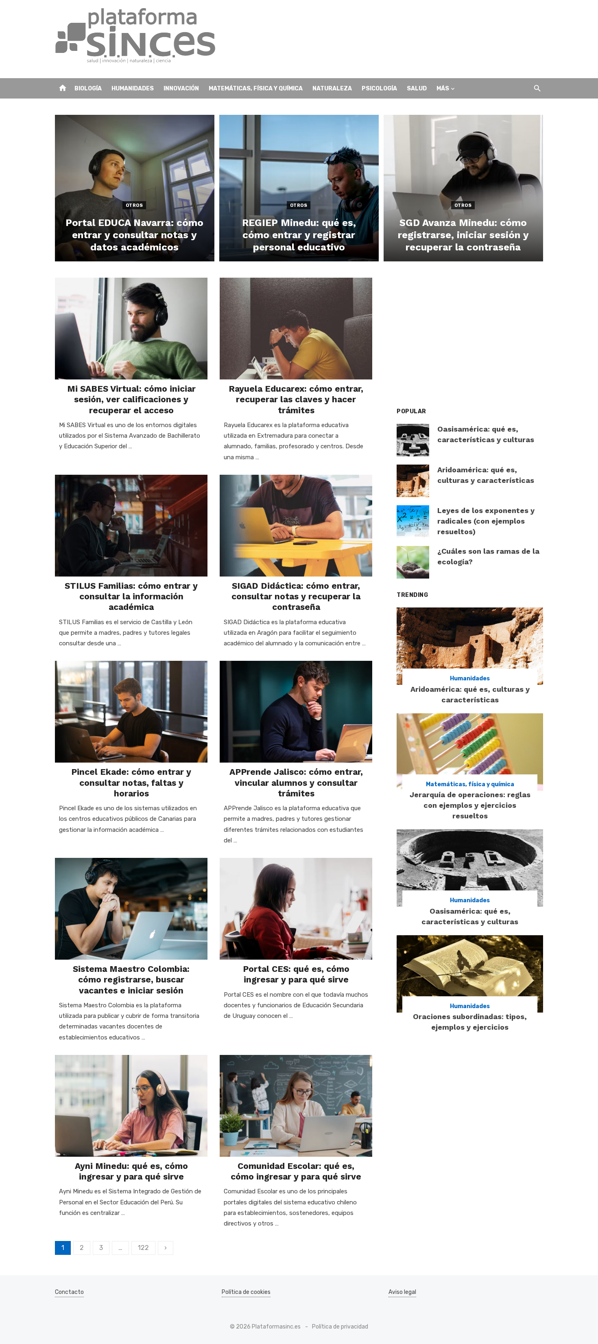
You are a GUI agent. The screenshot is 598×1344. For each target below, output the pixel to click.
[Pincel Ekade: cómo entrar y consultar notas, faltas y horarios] (131, 712)
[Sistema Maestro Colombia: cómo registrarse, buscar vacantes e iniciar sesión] (131, 909)
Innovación (181, 88)
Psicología (379, 88)
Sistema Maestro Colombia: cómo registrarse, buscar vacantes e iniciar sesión (131, 979)
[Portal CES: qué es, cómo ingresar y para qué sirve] (296, 909)
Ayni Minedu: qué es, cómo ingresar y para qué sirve (131, 1171)
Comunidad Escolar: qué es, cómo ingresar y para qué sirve (296, 1171)
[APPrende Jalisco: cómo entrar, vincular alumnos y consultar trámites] (296, 712)
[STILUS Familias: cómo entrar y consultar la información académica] (131, 526)
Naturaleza (332, 88)
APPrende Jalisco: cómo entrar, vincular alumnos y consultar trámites (296, 782)
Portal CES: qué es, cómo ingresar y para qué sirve (296, 974)
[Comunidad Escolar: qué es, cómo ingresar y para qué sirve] (296, 1106)
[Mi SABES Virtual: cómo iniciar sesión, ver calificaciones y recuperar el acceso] (131, 328)
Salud (417, 88)
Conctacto (69, 1292)
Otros (134, 205)
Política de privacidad (340, 1326)
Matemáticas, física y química (256, 88)
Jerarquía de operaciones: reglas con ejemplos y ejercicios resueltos (470, 805)
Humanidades (132, 88)
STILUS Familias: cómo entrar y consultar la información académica (131, 596)
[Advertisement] (395, 39)
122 (143, 1248)
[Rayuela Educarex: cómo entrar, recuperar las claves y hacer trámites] (296, 328)
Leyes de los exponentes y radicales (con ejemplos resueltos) (486, 521)
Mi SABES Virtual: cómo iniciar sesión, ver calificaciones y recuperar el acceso (131, 399)
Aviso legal (402, 1292)
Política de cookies (246, 1292)
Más (442, 88)
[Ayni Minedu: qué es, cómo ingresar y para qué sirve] (131, 1106)
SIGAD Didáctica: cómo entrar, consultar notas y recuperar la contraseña (295, 596)
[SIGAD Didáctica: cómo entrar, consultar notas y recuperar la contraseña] (296, 526)
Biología (88, 88)
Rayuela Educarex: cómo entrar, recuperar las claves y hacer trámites (296, 399)
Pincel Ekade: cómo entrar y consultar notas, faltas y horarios (131, 782)
